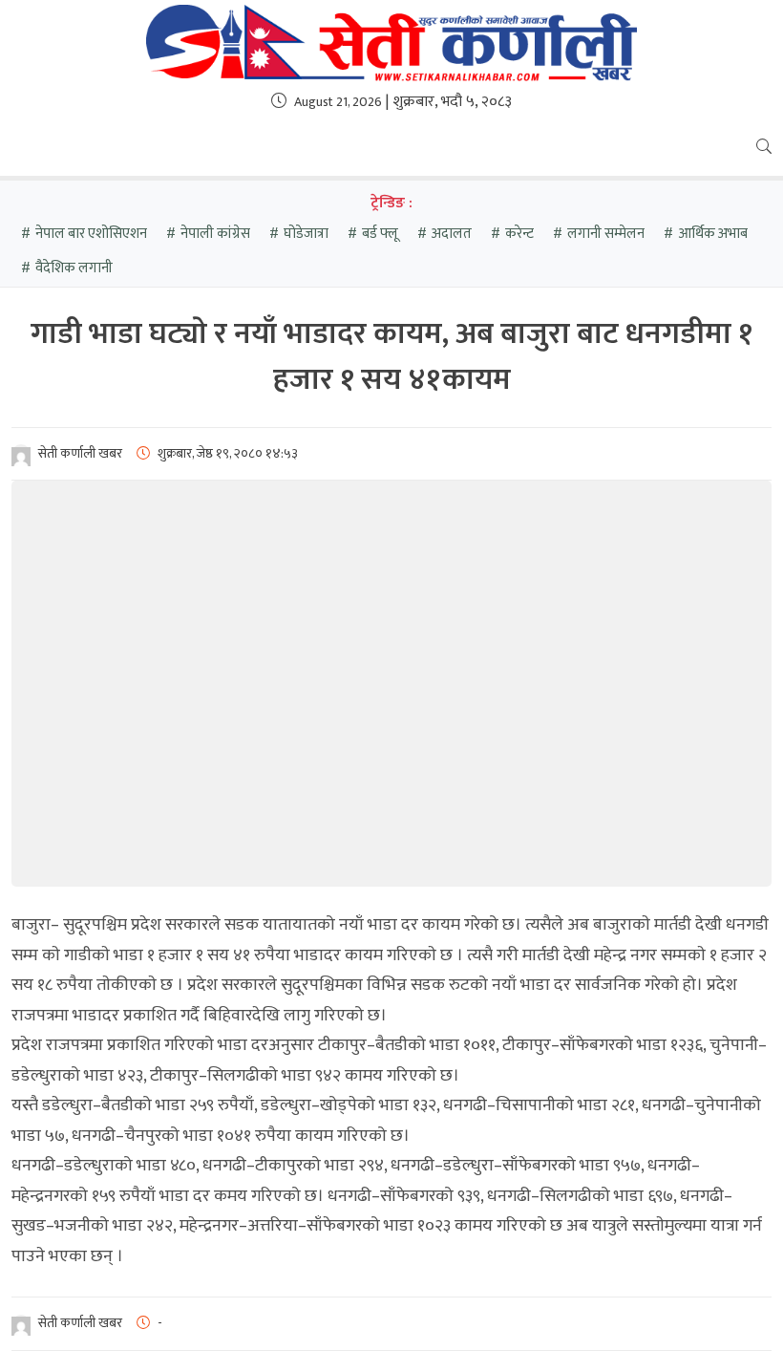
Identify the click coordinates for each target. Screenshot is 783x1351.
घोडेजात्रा (306, 234)
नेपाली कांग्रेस (215, 234)
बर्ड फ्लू (380, 234)
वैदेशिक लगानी (74, 268)
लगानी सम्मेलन (606, 234)
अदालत (452, 234)
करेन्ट (519, 234)
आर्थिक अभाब (713, 234)
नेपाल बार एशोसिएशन (91, 234)
